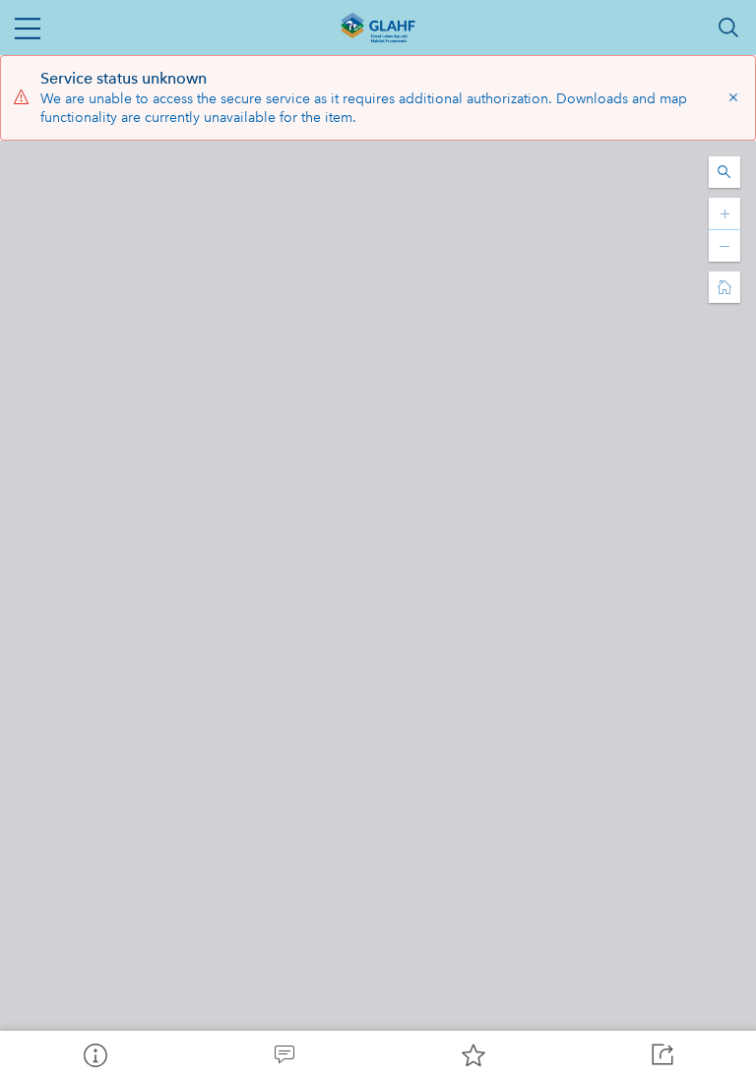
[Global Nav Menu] (27, 27)
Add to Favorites (472, 1054)
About (94, 1054)
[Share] (661, 1054)
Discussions (283, 1054)
